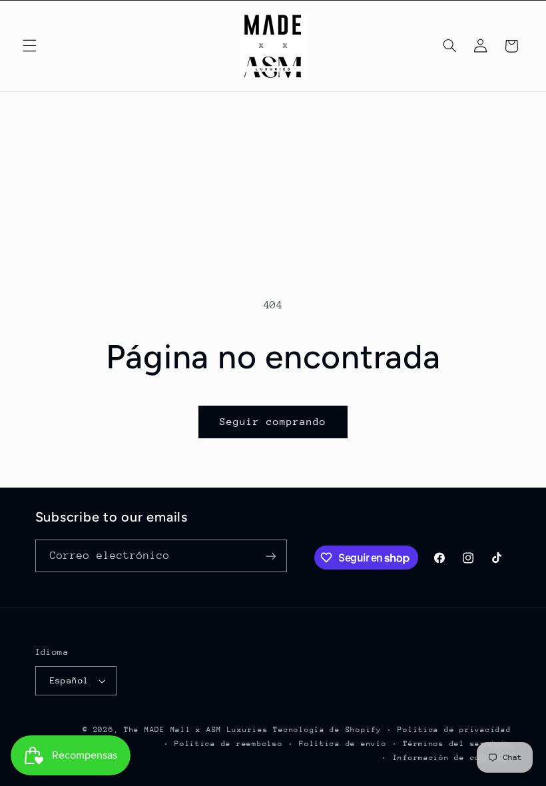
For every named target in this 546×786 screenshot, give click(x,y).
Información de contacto (452, 757)
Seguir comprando (273, 421)
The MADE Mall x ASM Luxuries (196, 729)
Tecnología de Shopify (327, 729)
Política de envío (343, 743)
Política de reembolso (228, 743)
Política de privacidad (454, 729)
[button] (29, 46)
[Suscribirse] (270, 556)
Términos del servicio (457, 743)
